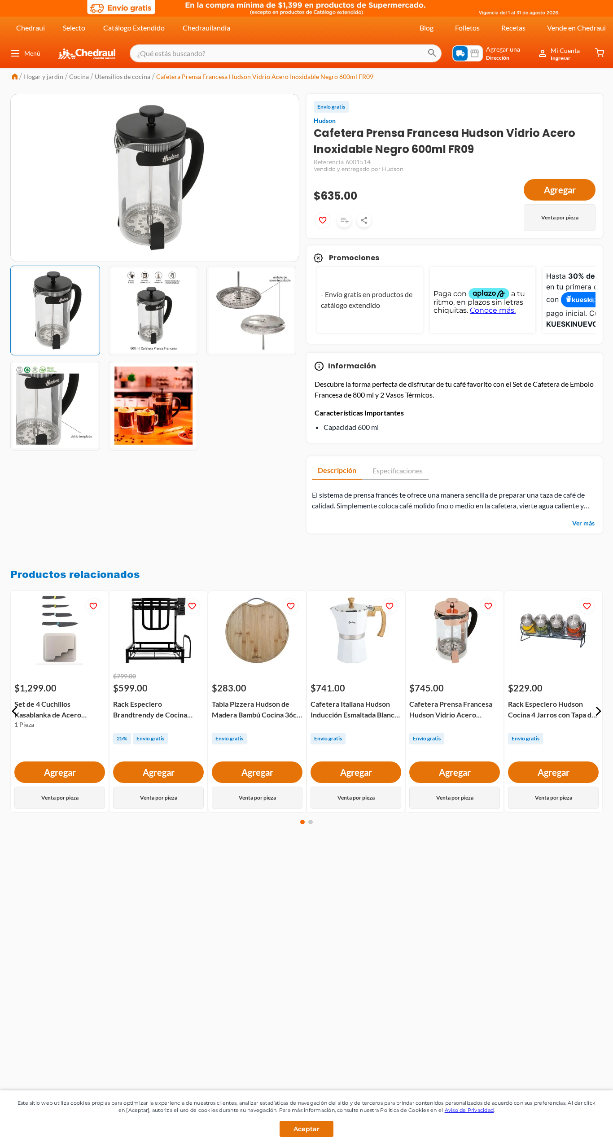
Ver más (583, 523)
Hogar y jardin (43, 76)
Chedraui (30, 27)
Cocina (79, 76)
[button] (14, 711)
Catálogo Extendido (134, 27)
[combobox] (286, 53)
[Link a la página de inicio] (14, 77)
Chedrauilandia (206, 27)
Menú (32, 53)
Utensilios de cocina (122, 76)
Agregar (560, 189)
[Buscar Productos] (432, 53)
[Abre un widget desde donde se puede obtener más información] (576, 1130)
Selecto (74, 27)
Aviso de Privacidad (469, 1110)
